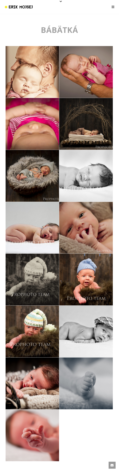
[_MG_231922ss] (86, 331)
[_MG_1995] (32, 331)
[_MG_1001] (86, 124)
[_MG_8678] (32, 435)
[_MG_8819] (32, 383)
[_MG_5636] (32, 72)
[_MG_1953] (86, 279)
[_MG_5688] (86, 72)
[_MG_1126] (32, 228)
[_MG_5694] (32, 124)
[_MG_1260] (86, 228)
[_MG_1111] (86, 176)
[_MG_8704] (86, 383)
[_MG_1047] (32, 176)
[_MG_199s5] (32, 279)
